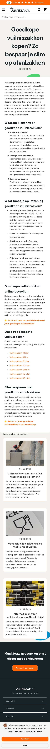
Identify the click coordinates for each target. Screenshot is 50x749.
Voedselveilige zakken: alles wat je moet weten (25, 545)
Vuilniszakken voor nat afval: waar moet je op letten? (25, 475)
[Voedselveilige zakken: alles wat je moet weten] (25, 523)
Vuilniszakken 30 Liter (20, 365)
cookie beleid (35, 731)
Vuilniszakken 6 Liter (19, 357)
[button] (3, 9)
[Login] (39, 9)
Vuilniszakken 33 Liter (19, 369)
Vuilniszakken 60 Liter (20, 378)
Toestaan (25, 739)
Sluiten (25, 745)
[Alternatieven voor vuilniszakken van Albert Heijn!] (25, 593)
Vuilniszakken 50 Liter (20, 374)
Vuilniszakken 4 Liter (19, 353)
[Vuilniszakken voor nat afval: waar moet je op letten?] (25, 453)
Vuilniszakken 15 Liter (19, 361)
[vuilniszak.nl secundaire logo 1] (20, 9)
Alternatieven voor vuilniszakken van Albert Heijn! (25, 615)
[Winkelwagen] (45, 9)
